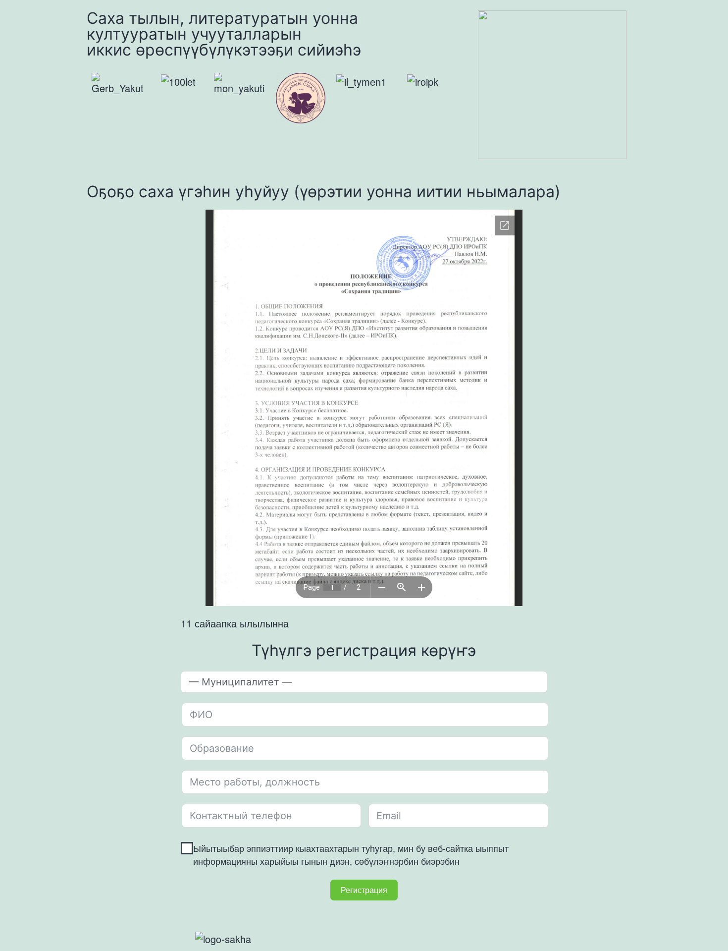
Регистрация (364, 889)
